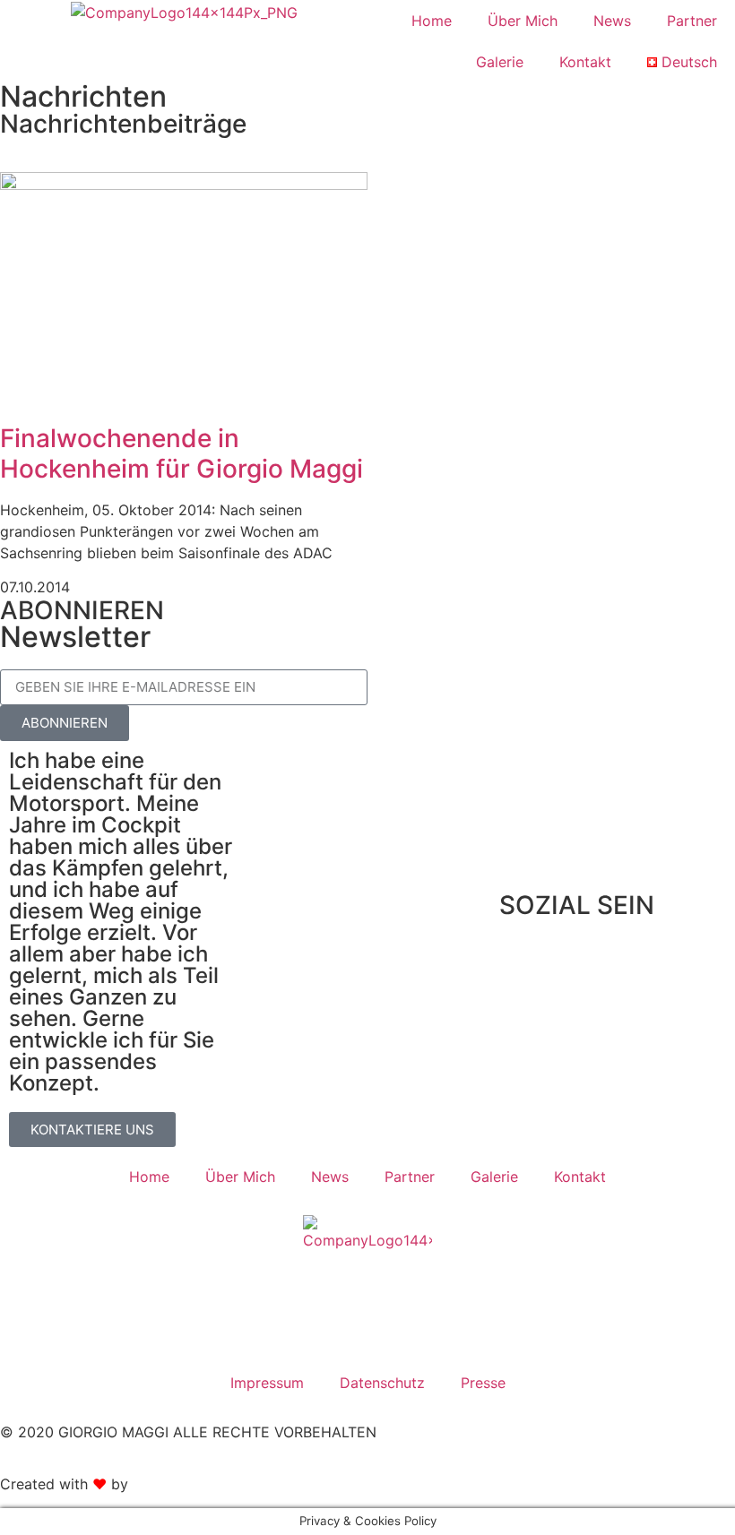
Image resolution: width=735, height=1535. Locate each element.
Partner (692, 21)
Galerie (499, 62)
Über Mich (523, 21)
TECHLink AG (178, 1484)
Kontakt (585, 62)
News (612, 21)
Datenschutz (382, 1383)
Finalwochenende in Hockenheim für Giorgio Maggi (181, 453)
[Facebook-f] (521, 975)
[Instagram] (571, 975)
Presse (483, 1383)
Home (431, 21)
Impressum (267, 1383)
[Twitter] (620, 975)
